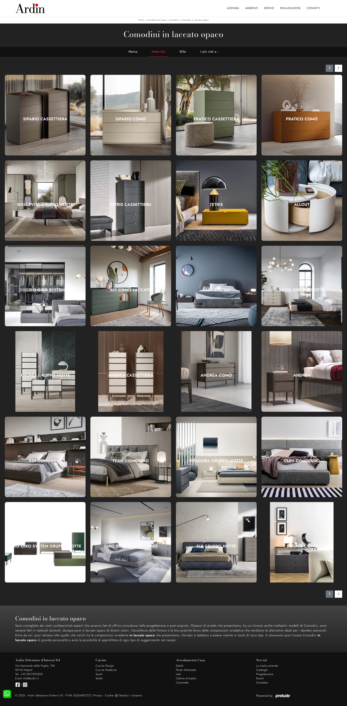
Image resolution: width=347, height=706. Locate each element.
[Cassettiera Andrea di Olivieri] (130, 371)
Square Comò (301, 546)
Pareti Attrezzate (186, 670)
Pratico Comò (302, 119)
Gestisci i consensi (130, 696)
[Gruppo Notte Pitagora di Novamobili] (216, 457)
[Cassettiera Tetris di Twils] (130, 200)
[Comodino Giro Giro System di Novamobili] (45, 286)
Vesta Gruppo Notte (302, 290)
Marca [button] (133, 51)
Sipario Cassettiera (45, 119)
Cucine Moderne (106, 670)
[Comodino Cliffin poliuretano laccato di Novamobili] (301, 457)
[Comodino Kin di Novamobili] (45, 457)
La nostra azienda (267, 666)
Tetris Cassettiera (130, 204)
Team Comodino (131, 461)
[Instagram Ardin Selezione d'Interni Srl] (25, 684)
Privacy (98, 696)
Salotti (179, 666)
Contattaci (262, 683)
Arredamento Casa (156, 20)
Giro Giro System (45, 290)
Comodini (174, 20)
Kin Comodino (45, 461)
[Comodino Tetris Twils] (216, 200)
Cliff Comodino (302, 461)
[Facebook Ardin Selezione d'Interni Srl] (17, 684)
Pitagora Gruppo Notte (216, 461)
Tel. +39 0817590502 (29, 674)
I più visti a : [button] (209, 51)
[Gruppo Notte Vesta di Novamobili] (301, 286)
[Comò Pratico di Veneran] (301, 115)
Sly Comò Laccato (130, 290)
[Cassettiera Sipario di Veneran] (45, 115)
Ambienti (251, 8)
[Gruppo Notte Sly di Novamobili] (216, 542)
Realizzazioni (290, 8)
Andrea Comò (216, 375)
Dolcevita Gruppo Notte (45, 204)
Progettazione (264, 674)
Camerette (182, 683)
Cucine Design (105, 666)
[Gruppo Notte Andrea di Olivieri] (45, 371)
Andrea (301, 375)
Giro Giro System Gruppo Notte (45, 546)
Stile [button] (183, 51)
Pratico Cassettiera (216, 119)
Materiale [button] (158, 51)
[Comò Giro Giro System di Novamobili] (130, 542)
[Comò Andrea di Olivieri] (216, 371)
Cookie (109, 696)
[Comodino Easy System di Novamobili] (216, 286)
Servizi (269, 8)
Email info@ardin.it (27, 678)
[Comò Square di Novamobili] (301, 542)
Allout (302, 204)
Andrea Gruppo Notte (45, 375)
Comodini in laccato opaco (195, 20)
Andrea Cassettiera (130, 375)
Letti (178, 674)
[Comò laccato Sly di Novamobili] (130, 286)
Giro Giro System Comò (131, 546)
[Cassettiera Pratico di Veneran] (216, 115)
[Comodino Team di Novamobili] (130, 457)
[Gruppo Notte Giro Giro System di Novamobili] (45, 542)
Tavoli (99, 674)
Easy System (216, 290)
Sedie (99, 678)
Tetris (216, 204)
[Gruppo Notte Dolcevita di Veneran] (45, 200)
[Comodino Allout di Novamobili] (301, 200)
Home (141, 20)
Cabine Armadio (186, 678)
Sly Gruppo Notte (216, 546)
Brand (259, 678)
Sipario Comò (130, 119)
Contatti (313, 8)
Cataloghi (262, 670)
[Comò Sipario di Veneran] (130, 115)
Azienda (233, 8)
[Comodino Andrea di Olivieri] (301, 371)
